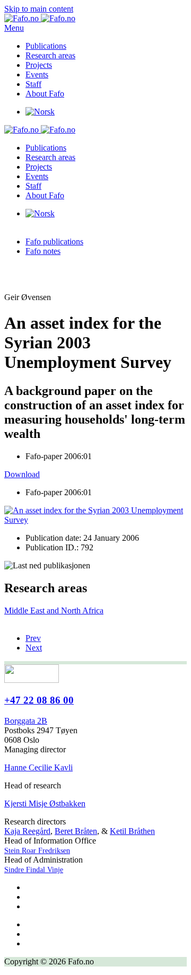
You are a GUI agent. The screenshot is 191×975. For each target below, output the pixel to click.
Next (33, 647)
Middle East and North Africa (53, 610)
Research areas (50, 55)
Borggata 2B (25, 720)
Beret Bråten (76, 831)
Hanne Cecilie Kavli (38, 767)
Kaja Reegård (27, 831)
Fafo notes (42, 251)
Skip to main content (38, 8)
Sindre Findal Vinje (33, 870)
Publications (45, 45)
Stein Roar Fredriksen (37, 851)
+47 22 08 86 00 (39, 700)
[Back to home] (39, 18)
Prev (33, 638)
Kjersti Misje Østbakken (44, 803)
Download (22, 474)
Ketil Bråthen (132, 831)
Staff (33, 84)
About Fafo (44, 93)
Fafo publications (54, 241)
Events (36, 74)
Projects (38, 64)
